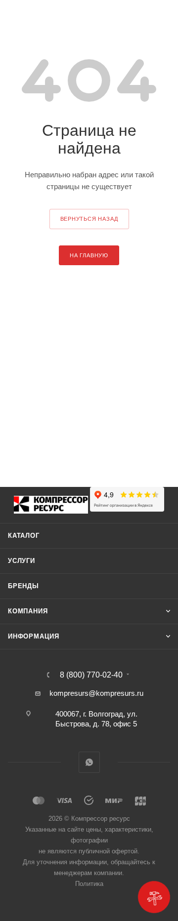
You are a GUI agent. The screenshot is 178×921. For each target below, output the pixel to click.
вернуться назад (89, 219)
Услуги (21, 560)
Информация (33, 636)
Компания (27, 611)
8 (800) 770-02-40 (91, 675)
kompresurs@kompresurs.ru (96, 693)
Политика (89, 883)
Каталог (24, 535)
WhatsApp (89, 762)
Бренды (23, 586)
